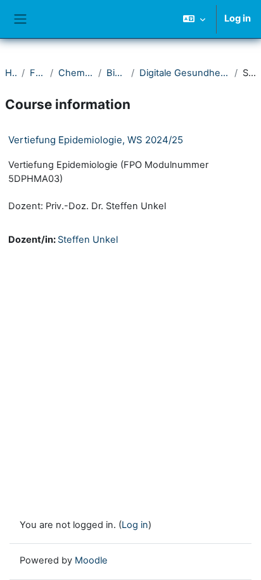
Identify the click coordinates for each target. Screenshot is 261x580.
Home (10, 73)
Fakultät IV (37, 73)
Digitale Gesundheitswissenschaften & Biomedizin (184, 73)
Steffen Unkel (88, 239)
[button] (194, 19)
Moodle (91, 560)
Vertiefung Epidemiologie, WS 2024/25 (95, 140)
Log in (237, 18)
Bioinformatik (116, 73)
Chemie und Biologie (75, 73)
